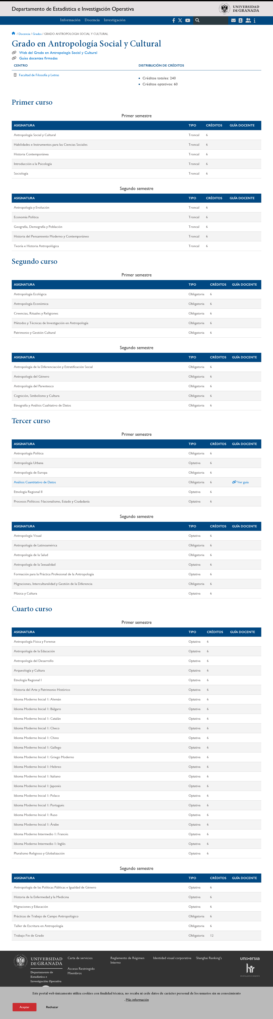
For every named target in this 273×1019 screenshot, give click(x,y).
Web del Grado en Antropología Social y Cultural (58, 52)
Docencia (92, 20)
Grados (37, 34)
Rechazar (52, 1007)
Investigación (114, 20)
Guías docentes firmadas (38, 58)
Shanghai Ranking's (209, 958)
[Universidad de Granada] (239, 9)
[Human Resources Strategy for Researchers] (250, 970)
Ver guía (242, 482)
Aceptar (24, 1007)
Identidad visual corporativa (172, 958)
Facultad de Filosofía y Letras (39, 75)
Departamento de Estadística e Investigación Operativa (73, 9)
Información (70, 20)
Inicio (14, 34)
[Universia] (250, 958)
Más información (137, 999)
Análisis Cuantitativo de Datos (35, 482)
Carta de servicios (80, 958)
